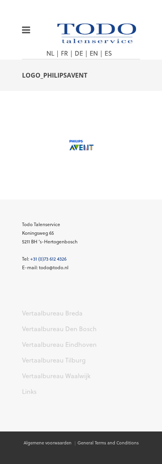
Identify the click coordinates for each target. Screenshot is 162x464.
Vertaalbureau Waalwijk (56, 376)
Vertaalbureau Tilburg (54, 360)
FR (64, 53)
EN (94, 53)
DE (79, 53)
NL (50, 53)
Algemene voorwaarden (48, 443)
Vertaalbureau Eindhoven (59, 344)
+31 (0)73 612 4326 (48, 259)
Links (29, 391)
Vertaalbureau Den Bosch (59, 329)
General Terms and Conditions (108, 443)
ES (108, 53)
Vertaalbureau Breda (52, 313)
